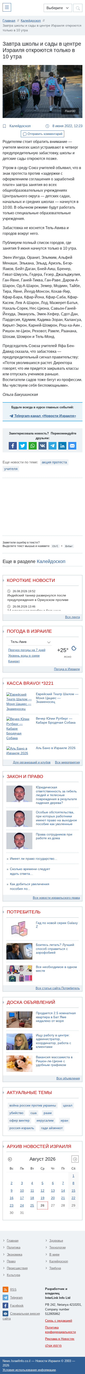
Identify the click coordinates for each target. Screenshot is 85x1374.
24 (22, 1205)
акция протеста (54, 462)
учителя (10, 469)
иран (64, 1120)
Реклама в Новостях (59, 1339)
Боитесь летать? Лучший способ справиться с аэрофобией (55, 948)
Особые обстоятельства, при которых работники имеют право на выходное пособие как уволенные (56, 818)
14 (63, 1190)
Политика (13, 1247)
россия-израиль (21, 1128)
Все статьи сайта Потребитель (58, 988)
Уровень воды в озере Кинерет (24, 658)
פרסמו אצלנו (53, 1345)
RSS (13, 1289)
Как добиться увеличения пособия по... (29, 886)
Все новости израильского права (56, 898)
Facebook (17, 1305)
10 (22, 1190)
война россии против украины (32, 1105)
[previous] (9, 1159)
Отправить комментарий (44, 134)
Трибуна (55, 1268)
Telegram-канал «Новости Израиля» (44, 416)
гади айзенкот (52, 1128)
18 (32, 1198)
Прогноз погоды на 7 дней (26, 650)
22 (73, 1198)
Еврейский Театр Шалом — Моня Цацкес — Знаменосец (57, 698)
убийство (16, 1113)
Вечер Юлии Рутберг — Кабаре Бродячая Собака (56, 720)
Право (11, 1261)
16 (11, 1198)
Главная (12, 1240)
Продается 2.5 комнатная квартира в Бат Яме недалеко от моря (56, 1017)
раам (48, 1113)
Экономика (14, 1254)
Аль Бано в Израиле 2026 (56, 748)
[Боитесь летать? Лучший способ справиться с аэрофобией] (19, 951)
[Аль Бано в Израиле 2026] (19, 751)
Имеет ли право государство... (33, 858)
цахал (67, 1105)
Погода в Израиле (67, 669)
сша (33, 1113)
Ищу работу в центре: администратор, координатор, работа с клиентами (53, 1041)
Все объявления (68, 1078)
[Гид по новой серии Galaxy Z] (19, 929)
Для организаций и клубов (32, 762)
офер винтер (19, 1120)
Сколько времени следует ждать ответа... (30, 871)
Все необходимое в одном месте (56, 969)
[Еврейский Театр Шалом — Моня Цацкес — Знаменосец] (19, 701)
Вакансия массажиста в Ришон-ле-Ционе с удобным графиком (54, 1061)
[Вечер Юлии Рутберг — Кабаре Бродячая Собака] (19, 729)
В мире (54, 1254)
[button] (8, 7)
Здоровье (56, 1240)
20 (53, 1198)
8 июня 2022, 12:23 (66, 126)
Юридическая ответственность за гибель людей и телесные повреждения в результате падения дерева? (56, 795)
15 (73, 1190)
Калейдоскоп (19, 126)
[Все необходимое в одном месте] (19, 973)
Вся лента (72, 617)
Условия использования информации (29, 1370)
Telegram (16, 1297)
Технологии (57, 1247)
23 (11, 1205)
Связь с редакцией (58, 1320)
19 (42, 1198)
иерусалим (45, 1120)
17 (22, 1198)
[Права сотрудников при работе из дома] (19, 841)
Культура (13, 1275)
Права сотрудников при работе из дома (54, 836)
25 (32, 1205)
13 (53, 1190)
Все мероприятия (67, 762)
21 (63, 1198)
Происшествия (17, 1268)
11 (32, 1190)
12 (42, 1190)
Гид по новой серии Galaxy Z (57, 925)
